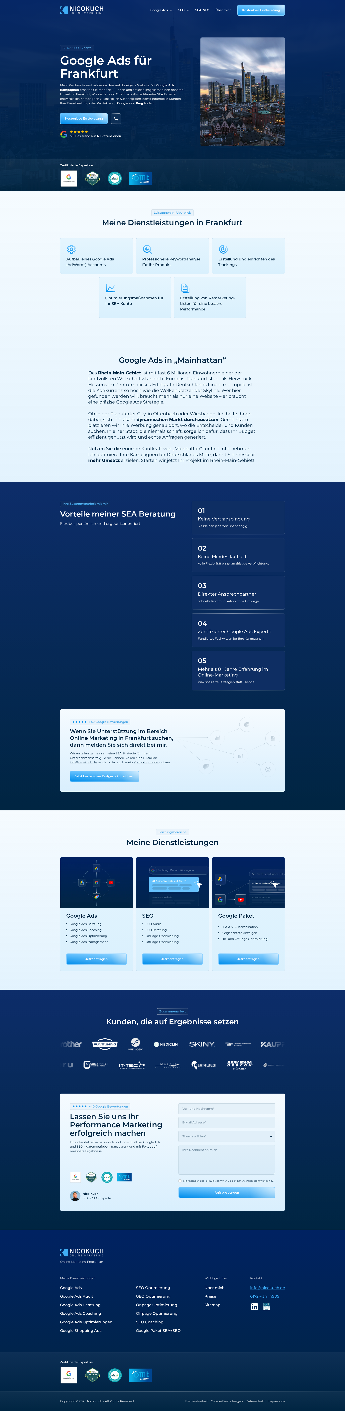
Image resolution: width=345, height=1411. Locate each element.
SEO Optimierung (153, 1287)
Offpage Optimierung (156, 1313)
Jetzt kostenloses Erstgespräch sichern (104, 776)
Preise (210, 1296)
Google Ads (71, 1287)
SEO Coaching (150, 1322)
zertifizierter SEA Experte (156, 94)
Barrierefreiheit (196, 1401)
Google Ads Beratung (80, 1305)
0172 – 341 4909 (265, 1296)
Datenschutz (255, 1401)
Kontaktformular (146, 762)
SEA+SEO (202, 10)
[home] (81, 10)
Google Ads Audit (76, 1296)
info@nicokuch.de (83, 762)
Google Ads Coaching (80, 1313)
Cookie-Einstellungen (227, 1401)
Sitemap (212, 1305)
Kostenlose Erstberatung (261, 10)
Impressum (276, 1401)
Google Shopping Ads (80, 1330)
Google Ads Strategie (139, 402)
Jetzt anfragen (96, 959)
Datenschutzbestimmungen (253, 1180)
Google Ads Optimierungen (86, 1322)
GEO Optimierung (153, 1296)
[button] (161, 10)
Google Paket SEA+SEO (158, 1330)
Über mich (223, 10)
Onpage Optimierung (156, 1305)
